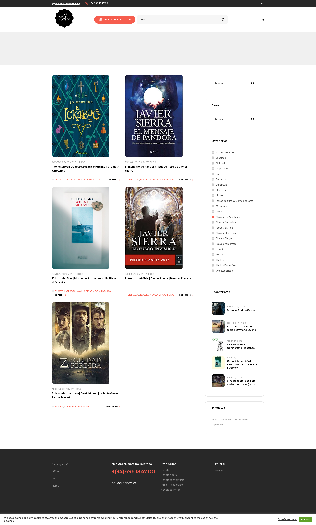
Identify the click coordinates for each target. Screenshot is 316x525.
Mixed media (242, 419)
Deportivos (222, 168)
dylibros (80, 162)
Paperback (217, 424)
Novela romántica (226, 243)
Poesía (220, 249)
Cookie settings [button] (287, 519)
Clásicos (221, 157)
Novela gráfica (224, 227)
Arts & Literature (225, 152)
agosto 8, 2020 (60, 162)
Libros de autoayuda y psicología (234, 200)
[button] (66, 3)
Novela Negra (224, 238)
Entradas (60, 180)
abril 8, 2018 (131, 274)
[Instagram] (262, 4)
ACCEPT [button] (305, 519)
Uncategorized (224, 270)
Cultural (220, 163)
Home (219, 195)
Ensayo (59, 291)
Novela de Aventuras (89, 180)
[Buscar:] (182, 19)
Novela (71, 180)
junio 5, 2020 (132, 162)
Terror (219, 254)
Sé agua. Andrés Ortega (241, 310)
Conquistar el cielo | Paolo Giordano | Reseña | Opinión (242, 364)
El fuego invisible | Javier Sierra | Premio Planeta (158, 278)
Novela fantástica (226, 222)
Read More (112, 180)
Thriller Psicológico (227, 265)
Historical (221, 190)
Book (214, 419)
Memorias (221, 206)
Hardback (226, 419)
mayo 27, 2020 (59, 274)
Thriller (220, 260)
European (221, 184)
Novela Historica (226, 233)
